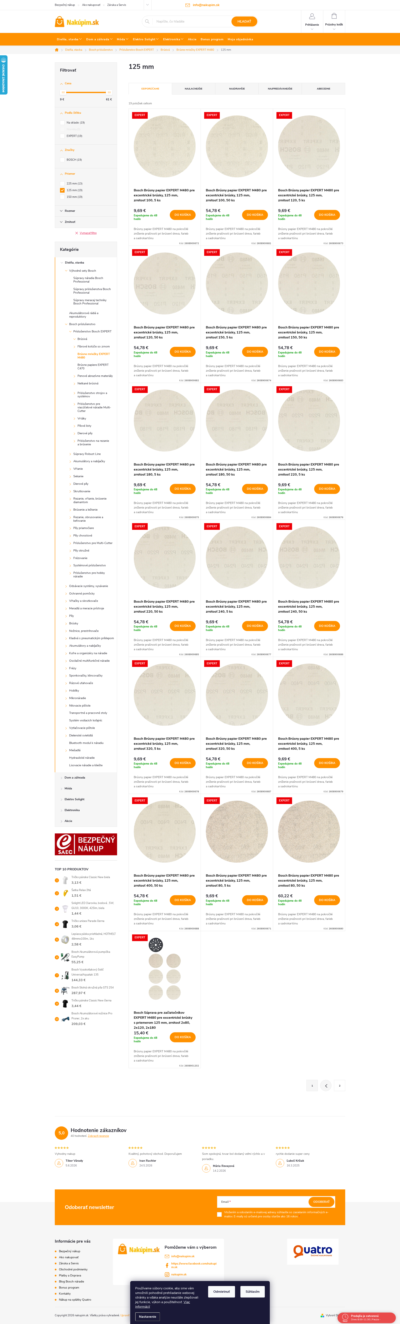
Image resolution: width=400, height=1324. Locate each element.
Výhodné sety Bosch (82, 271)
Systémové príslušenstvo (89, 565)
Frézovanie (80, 558)
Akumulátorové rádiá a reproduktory (83, 315)
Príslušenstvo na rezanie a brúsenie (93, 442)
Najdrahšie (237, 88)
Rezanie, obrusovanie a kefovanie (88, 519)
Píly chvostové (82, 536)
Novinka (73, 129)
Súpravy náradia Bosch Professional (88, 280)
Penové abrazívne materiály (95, 376)
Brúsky (73, 623)
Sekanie (78, 476)
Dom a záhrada (75, 778)
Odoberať (321, 1202)
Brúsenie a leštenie (85, 510)
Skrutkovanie (81, 491)
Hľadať (244, 21)
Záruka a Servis (116, 5)
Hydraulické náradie (82, 758)
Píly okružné (81, 551)
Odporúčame (150, 88)
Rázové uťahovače (81, 683)
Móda (68, 788)
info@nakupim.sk (183, 1256)
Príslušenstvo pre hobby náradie (89, 574)
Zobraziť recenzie (98, 1136)
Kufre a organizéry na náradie (88, 653)
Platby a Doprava (70, 1275)
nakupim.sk (179, 1274)
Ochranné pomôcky (82, 594)
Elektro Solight (74, 799)
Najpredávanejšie (280, 88)
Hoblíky (74, 691)
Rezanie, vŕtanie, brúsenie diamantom (89, 500)
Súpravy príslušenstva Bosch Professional (92, 291)
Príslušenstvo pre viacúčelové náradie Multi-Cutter (94, 407)
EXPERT (74, 136)
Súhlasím (253, 1291)
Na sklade (75, 123)
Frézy (72, 668)
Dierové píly (85, 433)
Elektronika (72, 810)
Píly (71, 616)
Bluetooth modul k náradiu (86, 743)
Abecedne (323, 88)
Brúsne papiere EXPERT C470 (93, 366)
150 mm (74, 197)
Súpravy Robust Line (87, 454)
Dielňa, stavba (74, 263)
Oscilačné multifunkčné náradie (89, 661)
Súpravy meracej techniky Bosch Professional (89, 302)
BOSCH (74, 160)
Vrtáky (82, 418)
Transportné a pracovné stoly (88, 713)
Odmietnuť (221, 1291)
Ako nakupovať (91, 5)
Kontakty (65, 1294)
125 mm (74, 190)
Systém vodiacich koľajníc (85, 720)
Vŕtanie (78, 469)
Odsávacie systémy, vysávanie (88, 586)
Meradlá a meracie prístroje (86, 608)
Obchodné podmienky (73, 1269)
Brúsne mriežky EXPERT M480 (94, 356)
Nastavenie (147, 1316)
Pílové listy (84, 426)
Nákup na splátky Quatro (75, 1300)
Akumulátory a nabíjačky (89, 461)
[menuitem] (69, 39)
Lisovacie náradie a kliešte (85, 765)
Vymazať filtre (88, 233)
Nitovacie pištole (79, 706)
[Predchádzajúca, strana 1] (325, 1085)
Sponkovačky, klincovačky (85, 676)
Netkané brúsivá (88, 383)
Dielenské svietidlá (81, 735)
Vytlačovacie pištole (82, 728)
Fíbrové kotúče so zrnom (94, 346)
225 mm (74, 184)
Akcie (68, 821)
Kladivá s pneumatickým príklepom (91, 638)
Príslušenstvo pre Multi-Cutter (92, 543)
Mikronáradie (77, 698)
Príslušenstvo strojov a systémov (92, 395)
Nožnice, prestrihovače (84, 631)
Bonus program (69, 1288)
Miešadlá (74, 750)
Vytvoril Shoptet (335, 1315)
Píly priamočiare (83, 528)
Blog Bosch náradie (71, 1282)
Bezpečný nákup (65, 5)
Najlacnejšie (193, 88)
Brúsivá (82, 339)
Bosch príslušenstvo (82, 324)
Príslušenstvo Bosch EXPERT (92, 331)
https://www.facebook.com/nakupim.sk (194, 1265)
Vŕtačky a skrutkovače (83, 601)
